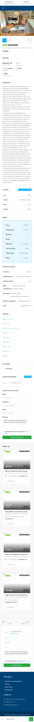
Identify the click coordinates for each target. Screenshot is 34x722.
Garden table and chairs (11, 328)
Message (5, 417)
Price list (7, 684)
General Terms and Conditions (13, 681)
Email (4, 409)
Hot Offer (15, 45)
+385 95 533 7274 (9, 1)
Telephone (5, 402)
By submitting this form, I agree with (17, 432)
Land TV (7, 333)
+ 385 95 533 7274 (10, 702)
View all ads (28, 376)
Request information (17, 437)
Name (4, 394)
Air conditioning (9, 319)
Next (23, 623)
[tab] (4, 40)
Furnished (8, 323)
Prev (10, 623)
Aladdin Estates (10, 481)
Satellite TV (8, 342)
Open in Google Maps (26, 189)
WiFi (6, 356)
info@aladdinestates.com (9, 3)
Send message (17, 665)
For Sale (10, 45)
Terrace (7, 351)
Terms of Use (26, 661)
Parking (7, 337)
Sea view (7, 346)
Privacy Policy (9, 690)
